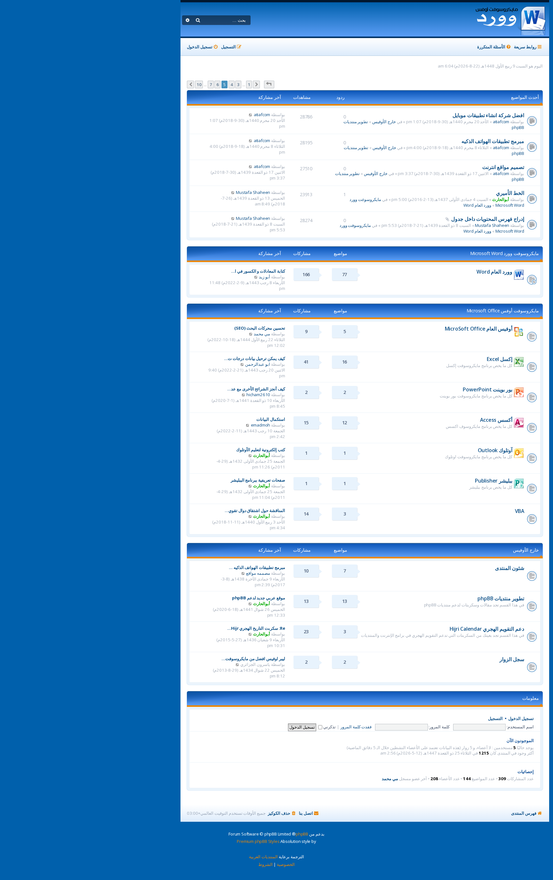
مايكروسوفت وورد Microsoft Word (504, 253)
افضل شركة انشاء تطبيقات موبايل (488, 115)
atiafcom (501, 121)
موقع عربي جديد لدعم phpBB (258, 598)
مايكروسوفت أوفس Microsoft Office (503, 311)
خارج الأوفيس (384, 121)
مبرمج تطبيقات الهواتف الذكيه (492, 141)
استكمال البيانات (270, 419)
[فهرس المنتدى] (510, 19)
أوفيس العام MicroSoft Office (478, 328)
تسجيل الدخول (521, 718)
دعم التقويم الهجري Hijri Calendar (487, 628)
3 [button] (238, 84)
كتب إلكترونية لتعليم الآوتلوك (260, 449)
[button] (269, 84)
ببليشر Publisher (493, 480)
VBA (519, 511)
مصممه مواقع (258, 573)
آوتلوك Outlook (495, 450)
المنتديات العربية (263, 857)
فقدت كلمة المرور (356, 727)
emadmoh (260, 425)
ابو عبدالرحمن (257, 364)
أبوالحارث (500, 199)
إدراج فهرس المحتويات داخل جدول (487, 218)
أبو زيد (264, 277)
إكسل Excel (499, 359)
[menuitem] (494, 47)
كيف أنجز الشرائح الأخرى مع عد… (256, 389)
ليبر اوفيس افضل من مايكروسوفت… (253, 658)
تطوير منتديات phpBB (500, 598)
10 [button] (199, 84)
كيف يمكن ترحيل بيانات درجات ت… (254, 358)
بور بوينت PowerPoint (487, 389)
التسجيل (495, 718)
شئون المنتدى (509, 568)
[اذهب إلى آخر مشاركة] (250, 114)
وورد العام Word (477, 205)
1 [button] (249, 84)
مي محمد (262, 334)
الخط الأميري (510, 192)
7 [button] (211, 84)
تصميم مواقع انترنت (503, 167)
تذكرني (329, 727)
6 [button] (217, 84)
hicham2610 (258, 394)
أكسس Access (496, 419)
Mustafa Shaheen (253, 192)
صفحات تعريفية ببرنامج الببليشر (258, 480)
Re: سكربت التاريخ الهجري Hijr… (256, 628)
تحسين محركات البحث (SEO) (259, 328)
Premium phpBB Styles (258, 841)
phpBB (302, 834)
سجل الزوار (512, 659)
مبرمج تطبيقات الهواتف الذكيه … (257, 567)
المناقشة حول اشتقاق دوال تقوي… (255, 510)
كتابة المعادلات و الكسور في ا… (258, 271)
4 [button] (231, 84)
